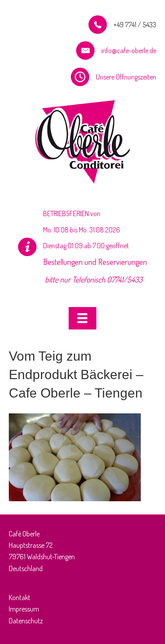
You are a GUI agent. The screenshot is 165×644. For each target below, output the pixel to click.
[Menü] (82, 318)
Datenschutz (26, 620)
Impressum (24, 608)
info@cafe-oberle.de (128, 50)
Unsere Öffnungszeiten (126, 76)
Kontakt (19, 597)
